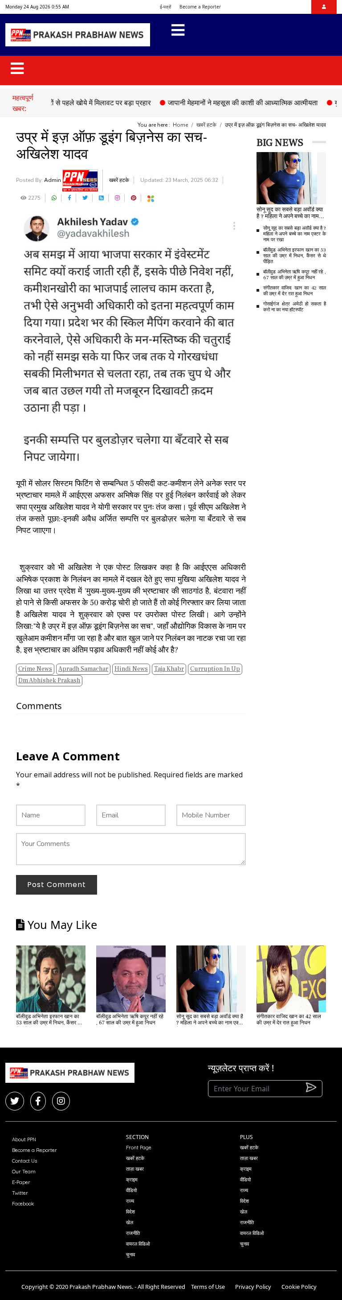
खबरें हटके (206, 124)
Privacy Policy (253, 1287)
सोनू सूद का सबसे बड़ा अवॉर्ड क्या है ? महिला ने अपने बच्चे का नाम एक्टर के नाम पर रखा (294, 234)
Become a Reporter (200, 7)
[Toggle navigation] (178, 35)
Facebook (23, 1204)
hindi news (131, 669)
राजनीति (133, 1233)
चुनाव (130, 1254)
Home (180, 124)
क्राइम (132, 1179)
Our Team (24, 1171)
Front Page (138, 1147)
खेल (129, 1222)
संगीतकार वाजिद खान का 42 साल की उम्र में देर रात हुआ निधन (294, 291)
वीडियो (131, 1190)
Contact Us (24, 1161)
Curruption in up (215, 669)
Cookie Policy (299, 1287)
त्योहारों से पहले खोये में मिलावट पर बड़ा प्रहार (76, 102)
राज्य (130, 1201)
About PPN (24, 1139)
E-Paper (21, 1182)
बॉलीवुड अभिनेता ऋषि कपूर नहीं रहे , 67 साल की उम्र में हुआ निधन (294, 274)
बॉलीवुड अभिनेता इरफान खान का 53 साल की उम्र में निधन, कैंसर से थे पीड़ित (294, 256)
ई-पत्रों (165, 7)
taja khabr (169, 669)
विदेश (130, 1212)
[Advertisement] (299, 460)
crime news (35, 669)
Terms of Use (208, 1287)
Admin (53, 180)
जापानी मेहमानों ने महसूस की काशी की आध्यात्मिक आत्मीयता (226, 102)
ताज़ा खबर (135, 1169)
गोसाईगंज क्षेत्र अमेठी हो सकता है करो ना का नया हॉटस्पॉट (294, 307)
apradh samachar (83, 669)
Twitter (20, 1193)
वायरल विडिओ (138, 1244)
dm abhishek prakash (49, 681)
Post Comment (56, 884)
